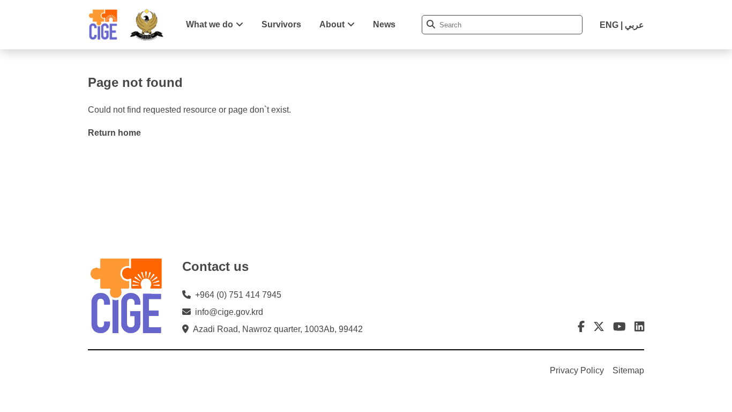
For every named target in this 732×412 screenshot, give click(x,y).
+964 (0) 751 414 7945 (238, 294)
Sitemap (628, 370)
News (384, 24)
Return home (114, 132)
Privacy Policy (577, 370)
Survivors (281, 24)
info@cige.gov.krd (229, 312)
